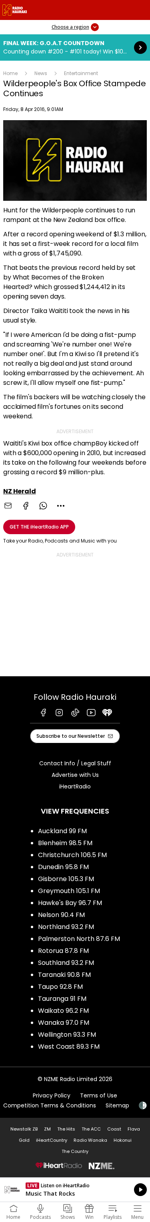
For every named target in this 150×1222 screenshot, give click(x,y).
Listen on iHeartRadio (75, 1190)
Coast (114, 1129)
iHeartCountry (51, 1140)
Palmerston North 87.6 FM (79, 938)
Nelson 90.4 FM (61, 914)
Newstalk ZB (24, 1129)
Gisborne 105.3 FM (66, 878)
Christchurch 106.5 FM (72, 855)
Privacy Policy (51, 1095)
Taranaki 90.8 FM (64, 974)
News (40, 73)
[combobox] (61, 506)
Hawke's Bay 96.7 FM (70, 902)
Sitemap (117, 1105)
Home (10, 73)
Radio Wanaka (90, 1140)
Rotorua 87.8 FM (63, 950)
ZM (47, 1129)
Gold (24, 1140)
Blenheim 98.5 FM (65, 843)
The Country (75, 1151)
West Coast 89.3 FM (69, 1046)
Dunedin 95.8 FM (63, 866)
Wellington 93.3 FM (67, 1034)
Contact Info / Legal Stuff (75, 763)
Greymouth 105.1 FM (69, 890)
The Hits (66, 1129)
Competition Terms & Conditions (49, 1105)
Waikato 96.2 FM (63, 1010)
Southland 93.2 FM (66, 962)
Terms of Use (98, 1095)
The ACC (91, 1129)
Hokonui (123, 1140)
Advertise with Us (75, 775)
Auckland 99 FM (62, 831)
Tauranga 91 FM (62, 998)
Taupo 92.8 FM (60, 986)
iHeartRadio (75, 786)
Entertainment (81, 73)
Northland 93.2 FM (66, 926)
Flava (134, 1129)
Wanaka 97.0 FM (63, 1022)
